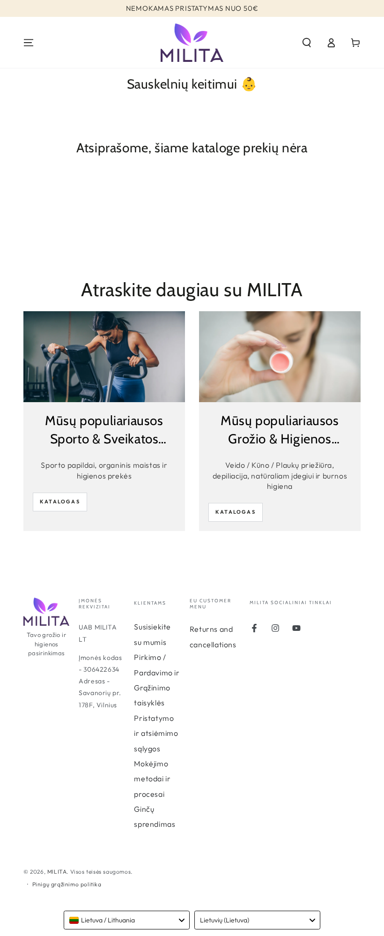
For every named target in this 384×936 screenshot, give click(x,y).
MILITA (57, 871)
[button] (307, 42)
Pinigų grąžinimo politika (67, 884)
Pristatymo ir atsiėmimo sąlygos (156, 733)
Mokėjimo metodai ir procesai (152, 779)
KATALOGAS (60, 501)
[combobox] (127, 920)
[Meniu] (28, 42)
